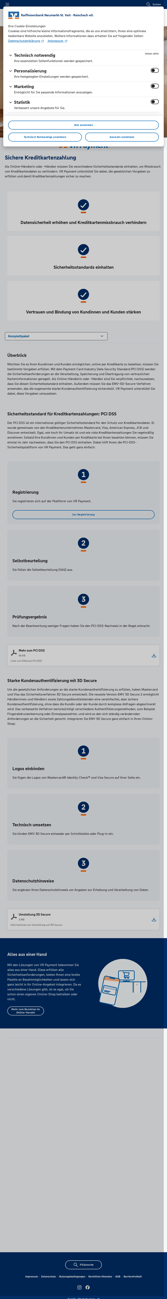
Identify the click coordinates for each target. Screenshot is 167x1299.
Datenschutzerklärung (24, 41)
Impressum (55, 41)
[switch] (155, 70)
